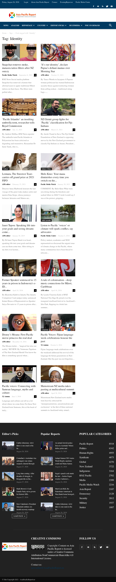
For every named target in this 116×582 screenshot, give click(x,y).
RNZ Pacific (85, 475)
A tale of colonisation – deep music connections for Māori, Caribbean (56, 283)
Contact (54, 2)
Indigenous (84, 470)
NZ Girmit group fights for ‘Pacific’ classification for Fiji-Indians (57, 122)
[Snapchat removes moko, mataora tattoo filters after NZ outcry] (19, 52)
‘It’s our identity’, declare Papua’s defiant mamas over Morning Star (55, 68)
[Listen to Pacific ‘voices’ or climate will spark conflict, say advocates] (58, 213)
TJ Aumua (44, 345)
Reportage (27, 25)
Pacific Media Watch (9, 75)
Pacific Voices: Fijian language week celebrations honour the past (57, 338)
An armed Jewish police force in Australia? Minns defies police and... (64, 445)
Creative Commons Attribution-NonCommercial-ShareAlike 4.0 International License (52, 555)
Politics (82, 448)
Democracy (84, 493)
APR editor (45, 75)
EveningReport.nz (66, 2)
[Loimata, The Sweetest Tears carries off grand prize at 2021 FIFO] (19, 161)
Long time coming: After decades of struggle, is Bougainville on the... (25, 476)
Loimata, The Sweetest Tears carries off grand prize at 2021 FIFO (18, 177)
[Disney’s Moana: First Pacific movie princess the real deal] (19, 322)
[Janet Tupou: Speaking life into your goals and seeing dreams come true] (19, 213)
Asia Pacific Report (61, 547)
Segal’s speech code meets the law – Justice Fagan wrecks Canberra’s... (64, 476)
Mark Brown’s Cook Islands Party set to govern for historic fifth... (25, 491)
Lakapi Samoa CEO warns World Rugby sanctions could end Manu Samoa (64, 461)
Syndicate (84, 457)
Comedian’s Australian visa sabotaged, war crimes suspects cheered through (26, 461)
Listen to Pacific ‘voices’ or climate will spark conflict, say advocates (57, 229)
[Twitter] (107, 6)
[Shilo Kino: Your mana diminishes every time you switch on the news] (58, 161)
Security (83, 498)
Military (83, 502)
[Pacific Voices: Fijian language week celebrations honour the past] (58, 322)
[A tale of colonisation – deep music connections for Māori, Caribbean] (58, 267)
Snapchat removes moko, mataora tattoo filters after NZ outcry (18, 68)
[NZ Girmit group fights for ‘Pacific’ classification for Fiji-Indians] (58, 107)
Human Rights (86, 452)
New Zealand (85, 466)
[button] (110, 25)
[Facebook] (93, 6)
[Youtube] (111, 6)
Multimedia (74, 25)
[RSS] (102, 6)
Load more (18, 516)
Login (26, 2)
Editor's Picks (46, 169)
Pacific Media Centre (83, 2)
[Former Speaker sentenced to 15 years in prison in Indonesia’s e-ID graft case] (19, 267)
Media (82, 480)
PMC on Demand (92, 25)
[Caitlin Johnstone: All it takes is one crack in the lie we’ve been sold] (8, 445)
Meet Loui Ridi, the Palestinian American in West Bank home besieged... (65, 491)
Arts (4, 330)
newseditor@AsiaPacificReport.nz (47, 567)
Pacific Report (86, 443)
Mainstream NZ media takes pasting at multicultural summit (57, 387)
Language (45, 330)
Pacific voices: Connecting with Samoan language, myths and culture (19, 389)
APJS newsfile (46, 220)
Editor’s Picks (57, 25)
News (5, 25)
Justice (82, 507)
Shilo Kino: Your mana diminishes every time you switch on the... (55, 177)
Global (82, 461)
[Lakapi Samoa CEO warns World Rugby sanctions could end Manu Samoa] (47, 461)
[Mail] (98, 6)
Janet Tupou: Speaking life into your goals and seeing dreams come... (18, 229)
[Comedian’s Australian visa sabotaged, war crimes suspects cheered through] (8, 461)
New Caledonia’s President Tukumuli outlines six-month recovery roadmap (26, 507)
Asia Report (7, 275)
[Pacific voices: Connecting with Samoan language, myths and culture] (19, 373)
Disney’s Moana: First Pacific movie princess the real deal (17, 336)
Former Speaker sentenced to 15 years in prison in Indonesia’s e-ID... (19, 283)
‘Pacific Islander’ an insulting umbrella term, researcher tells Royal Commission (18, 122)
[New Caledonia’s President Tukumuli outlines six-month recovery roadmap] (8, 507)
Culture (5, 60)
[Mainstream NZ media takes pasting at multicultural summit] (58, 373)
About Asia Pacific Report (40, 2)
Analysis (15, 25)
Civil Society (46, 381)
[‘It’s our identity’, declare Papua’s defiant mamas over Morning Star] (58, 52)
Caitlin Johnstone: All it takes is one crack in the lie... (24, 445)
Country (41, 25)
